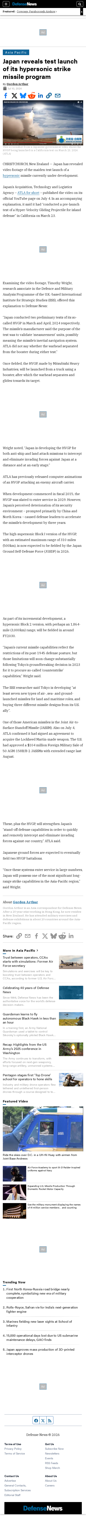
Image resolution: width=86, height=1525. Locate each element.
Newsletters (52, 1453)
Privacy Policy (13, 1449)
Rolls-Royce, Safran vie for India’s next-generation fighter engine (42, 1309)
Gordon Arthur (17, 84)
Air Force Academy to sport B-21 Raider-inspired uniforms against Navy (54, 1169)
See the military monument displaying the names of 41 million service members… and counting (54, 1206)
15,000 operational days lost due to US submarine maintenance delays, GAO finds (42, 1337)
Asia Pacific (16, 52)
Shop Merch (52, 1468)
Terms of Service (14, 1453)
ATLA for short (28, 193)
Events (49, 1458)
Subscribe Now (54, 1449)
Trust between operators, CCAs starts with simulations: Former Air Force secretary (28, 961)
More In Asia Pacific (19, 950)
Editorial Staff (12, 1495)
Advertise (10, 1480)
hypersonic (11, 176)
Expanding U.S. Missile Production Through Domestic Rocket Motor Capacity (51, 1187)
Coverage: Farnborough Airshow (36, 11)
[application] (43, 1129)
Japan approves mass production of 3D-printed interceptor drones (40, 1351)
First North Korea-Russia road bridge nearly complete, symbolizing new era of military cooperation (38, 1293)
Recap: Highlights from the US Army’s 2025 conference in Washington (25, 1048)
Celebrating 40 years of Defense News (26, 989)
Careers (50, 1485)
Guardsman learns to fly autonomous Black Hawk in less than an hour (29, 1018)
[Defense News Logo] (24, 4)
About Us (51, 1480)
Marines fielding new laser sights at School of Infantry (39, 1323)
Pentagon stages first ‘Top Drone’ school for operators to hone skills (27, 1077)
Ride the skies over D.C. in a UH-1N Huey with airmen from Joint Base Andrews (40, 1156)
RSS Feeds (51, 1463)
